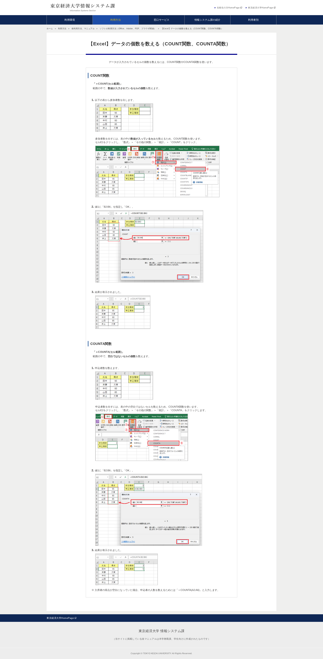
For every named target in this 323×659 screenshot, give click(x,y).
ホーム (50, 28)
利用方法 (62, 28)
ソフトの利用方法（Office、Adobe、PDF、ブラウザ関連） (128, 28)
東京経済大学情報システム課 (83, 7)
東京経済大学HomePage (60, 618)
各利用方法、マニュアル (83, 28)
